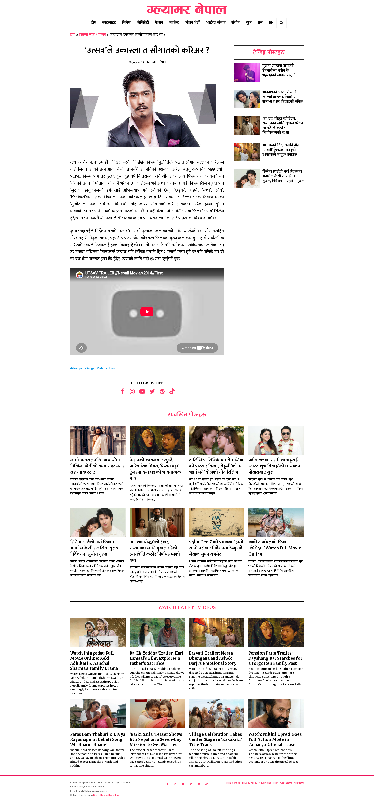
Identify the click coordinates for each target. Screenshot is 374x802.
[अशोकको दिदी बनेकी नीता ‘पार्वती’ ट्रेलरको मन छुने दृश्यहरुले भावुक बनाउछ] (247, 152)
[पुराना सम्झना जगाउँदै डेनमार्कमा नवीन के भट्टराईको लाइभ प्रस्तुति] (247, 72)
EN (271, 22)
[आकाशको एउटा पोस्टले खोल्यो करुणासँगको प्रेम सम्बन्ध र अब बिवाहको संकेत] (247, 99)
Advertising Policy (268, 783)
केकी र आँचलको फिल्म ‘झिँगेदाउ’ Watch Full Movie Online (274, 548)
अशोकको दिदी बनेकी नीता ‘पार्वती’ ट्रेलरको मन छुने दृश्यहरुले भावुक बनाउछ (281, 150)
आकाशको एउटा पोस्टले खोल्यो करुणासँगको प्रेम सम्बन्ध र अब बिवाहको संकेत (282, 97)
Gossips (77, 368)
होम (93, 22)
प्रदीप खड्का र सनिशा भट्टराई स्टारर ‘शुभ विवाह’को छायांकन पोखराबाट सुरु (274, 466)
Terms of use (233, 783)
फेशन (159, 22)
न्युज (249, 22)
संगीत (235, 22)
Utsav (111, 368)
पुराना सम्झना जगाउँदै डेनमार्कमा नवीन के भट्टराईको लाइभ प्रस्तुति (279, 70)
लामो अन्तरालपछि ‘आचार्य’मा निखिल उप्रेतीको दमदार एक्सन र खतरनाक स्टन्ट (97, 466)
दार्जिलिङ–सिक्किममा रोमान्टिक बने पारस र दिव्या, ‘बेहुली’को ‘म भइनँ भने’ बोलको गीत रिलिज (216, 466)
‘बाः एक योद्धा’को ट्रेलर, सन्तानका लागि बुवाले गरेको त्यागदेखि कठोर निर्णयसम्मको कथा (282, 125)
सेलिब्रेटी (143, 22)
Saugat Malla (94, 368)
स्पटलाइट (109, 22)
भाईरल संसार (216, 22)
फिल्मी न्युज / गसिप (92, 35)
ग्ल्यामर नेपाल (158, 62)
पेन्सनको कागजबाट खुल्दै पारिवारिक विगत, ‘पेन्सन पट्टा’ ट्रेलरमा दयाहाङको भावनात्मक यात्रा (155, 469)
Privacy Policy (249, 783)
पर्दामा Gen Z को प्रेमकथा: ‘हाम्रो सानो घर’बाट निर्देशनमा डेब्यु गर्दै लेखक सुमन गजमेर (216, 548)
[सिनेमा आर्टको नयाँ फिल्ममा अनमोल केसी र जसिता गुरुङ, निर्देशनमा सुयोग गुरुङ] (247, 178)
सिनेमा (126, 22)
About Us (299, 783)
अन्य (260, 22)
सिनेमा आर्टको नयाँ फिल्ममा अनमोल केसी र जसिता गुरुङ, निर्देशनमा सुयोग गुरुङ (283, 176)
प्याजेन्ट (174, 22)
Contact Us (286, 783)
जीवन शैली (192, 22)
